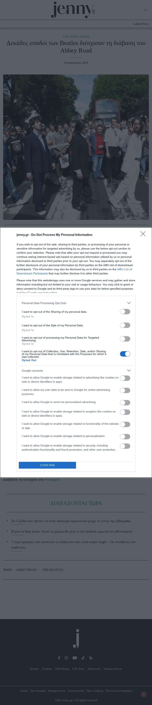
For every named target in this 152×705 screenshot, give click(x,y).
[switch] (125, 311)
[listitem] (76, 303)
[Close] (144, 235)
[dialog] (76, 352)
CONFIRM (47, 465)
